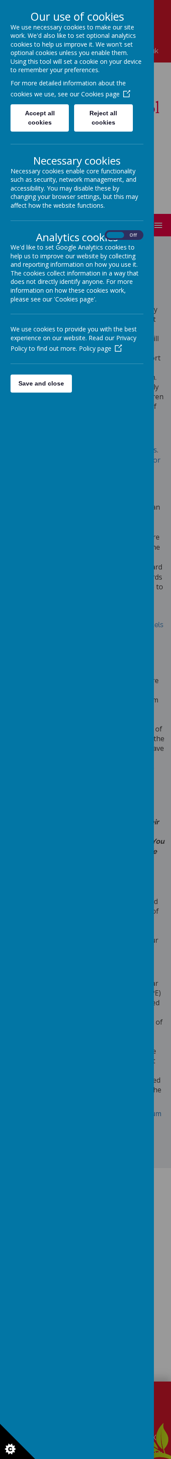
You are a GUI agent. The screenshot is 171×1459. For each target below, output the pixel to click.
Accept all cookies (40, 118)
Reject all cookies (103, 118)
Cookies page (100, 94)
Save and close (41, 383)
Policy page (95, 348)
